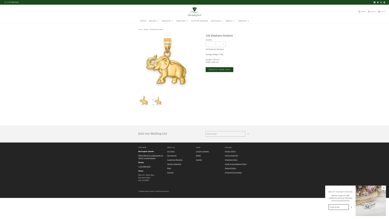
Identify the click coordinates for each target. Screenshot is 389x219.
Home (143, 21)
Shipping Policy (231, 160)
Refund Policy (230, 168)
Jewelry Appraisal (174, 164)
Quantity (209, 40)
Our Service (171, 156)
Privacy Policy (230, 151)
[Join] (248, 134)
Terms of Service (231, 156)
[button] (144, 100)
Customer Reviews (174, 160)
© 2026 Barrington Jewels (146, 191)
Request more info (219, 70)
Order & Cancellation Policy (236, 164)
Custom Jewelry (202, 151)
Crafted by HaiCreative (162, 191)
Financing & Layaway (233, 172)
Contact (170, 172)
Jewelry (146, 29)
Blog (169, 168)
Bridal (198, 156)
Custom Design (199, 21)
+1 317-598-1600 (12, 2)
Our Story (171, 151)
